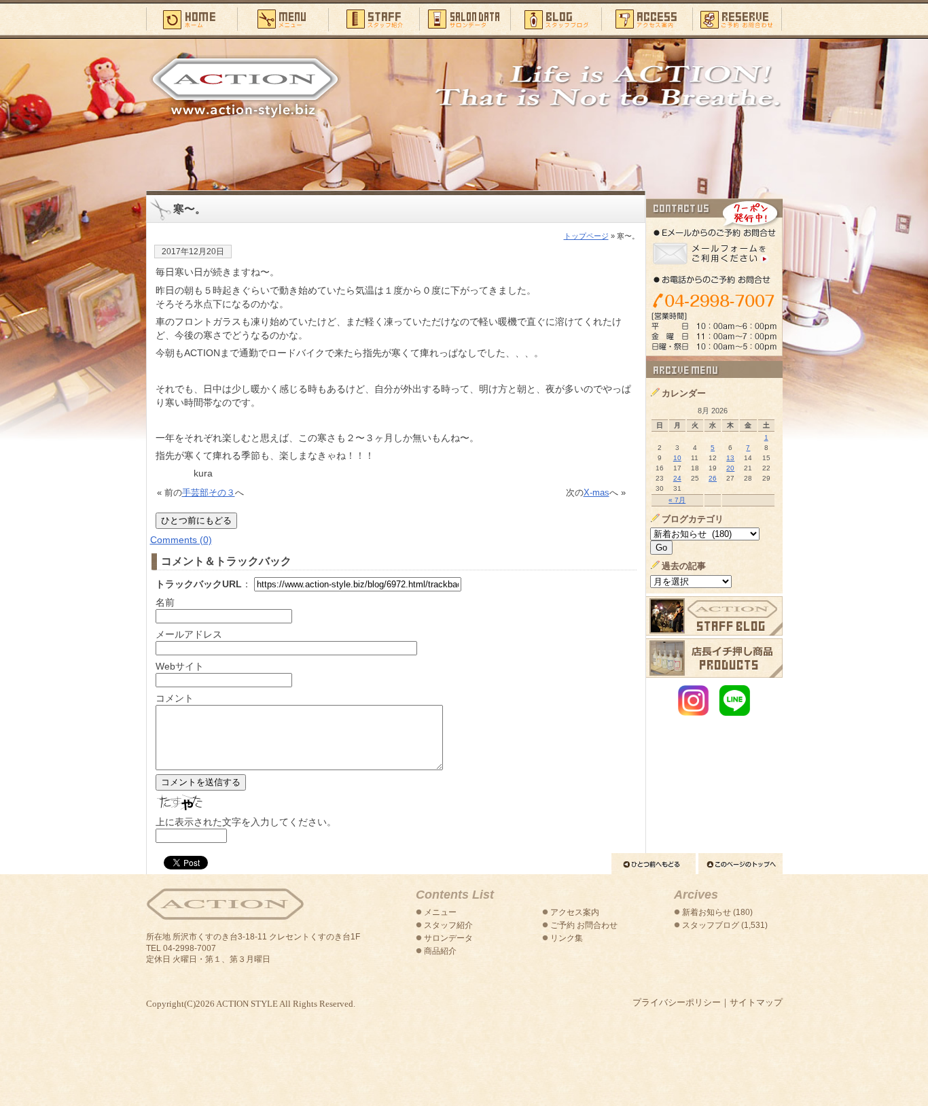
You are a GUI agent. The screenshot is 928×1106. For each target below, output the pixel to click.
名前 (165, 602)
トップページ (586, 236)
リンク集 (566, 938)
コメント (175, 698)
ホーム (191, 18)
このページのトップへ (740, 863)
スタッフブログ (555, 18)
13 (730, 458)
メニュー (282, 18)
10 (677, 458)
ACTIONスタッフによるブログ (714, 616)
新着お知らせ (706, 912)
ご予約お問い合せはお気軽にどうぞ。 (714, 277)
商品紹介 (440, 951)
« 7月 (676, 500)
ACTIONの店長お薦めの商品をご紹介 (714, 658)
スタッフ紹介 (373, 18)
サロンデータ (464, 18)
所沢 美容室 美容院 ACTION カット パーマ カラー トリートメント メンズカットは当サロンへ (245, 86)
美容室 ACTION (225, 904)
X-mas (596, 492)
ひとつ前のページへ (653, 863)
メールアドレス (189, 634)
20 (730, 468)
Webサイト (180, 666)
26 (713, 478)
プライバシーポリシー (676, 1002)
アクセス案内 (646, 18)
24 (677, 478)
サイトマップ (756, 1002)
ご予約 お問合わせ (584, 925)
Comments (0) (181, 539)
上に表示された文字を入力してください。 (246, 821)
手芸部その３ (208, 492)
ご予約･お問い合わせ (737, 18)
